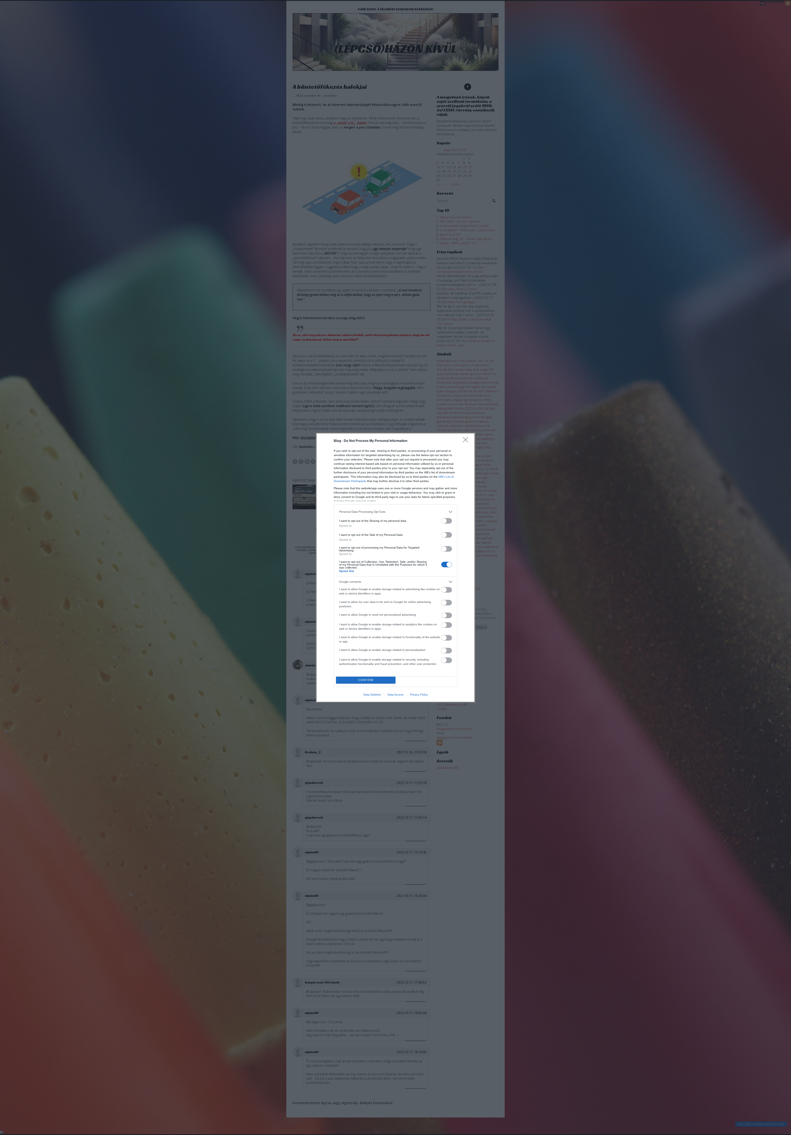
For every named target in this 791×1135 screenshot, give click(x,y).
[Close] (467, 441)
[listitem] (395, 512)
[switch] (446, 521)
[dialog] (395, 567)
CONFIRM (365, 680)
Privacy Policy (419, 694)
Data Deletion (372, 694)
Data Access (395, 694)
